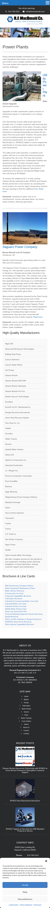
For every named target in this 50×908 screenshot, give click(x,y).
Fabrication (26, 706)
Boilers (26, 699)
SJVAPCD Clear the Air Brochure (18, 622)
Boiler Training (26, 718)
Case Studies (26, 721)
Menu (5, 3)
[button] (46, 861)
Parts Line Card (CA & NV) (16, 611)
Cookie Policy (13, 905)
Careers (26, 730)
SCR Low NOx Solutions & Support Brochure (23, 619)
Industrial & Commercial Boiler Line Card (21, 601)
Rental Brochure (11, 617)
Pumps (26, 703)
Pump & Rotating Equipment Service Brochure (24, 614)
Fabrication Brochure (13, 599)
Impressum (37, 905)
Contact (26, 734)
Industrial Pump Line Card (15, 606)
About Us (26, 727)
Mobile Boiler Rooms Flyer (16, 609)
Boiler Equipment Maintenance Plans (20, 588)
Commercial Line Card (14, 593)
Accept (25, 885)
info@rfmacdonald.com (35, 11)
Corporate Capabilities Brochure (18, 596)
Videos (26, 724)
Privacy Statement (26, 905)
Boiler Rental (26, 709)
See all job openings (26, 8)
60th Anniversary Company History (19, 586)
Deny (25, 892)
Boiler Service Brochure (14, 591)
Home (26, 696)
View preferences (25, 899)
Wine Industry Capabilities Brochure (19, 624)
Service (26, 712)
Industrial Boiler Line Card (15, 604)
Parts (26, 715)
